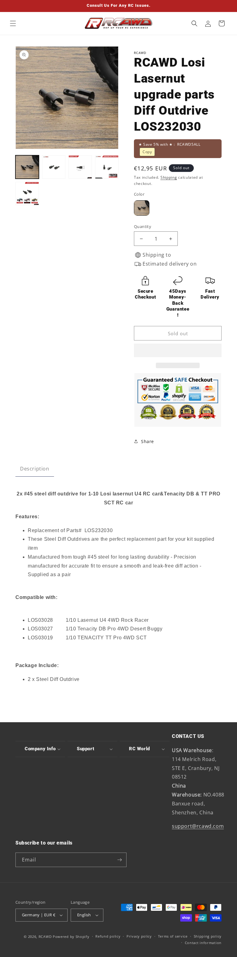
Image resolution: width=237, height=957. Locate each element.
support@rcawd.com (198, 826)
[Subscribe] (119, 860)
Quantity (142, 226)
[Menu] (13, 23)
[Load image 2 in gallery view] (53, 167)
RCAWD (45, 936)
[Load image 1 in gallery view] (27, 167)
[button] (178, 351)
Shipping (168, 177)
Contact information (203, 942)
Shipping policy (208, 936)
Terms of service (173, 936)
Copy (147, 151)
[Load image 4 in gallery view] (106, 167)
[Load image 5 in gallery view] (27, 193)
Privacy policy (139, 936)
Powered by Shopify (71, 936)
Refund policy (107, 936)
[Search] (194, 23)
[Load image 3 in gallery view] (80, 167)
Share (147, 441)
